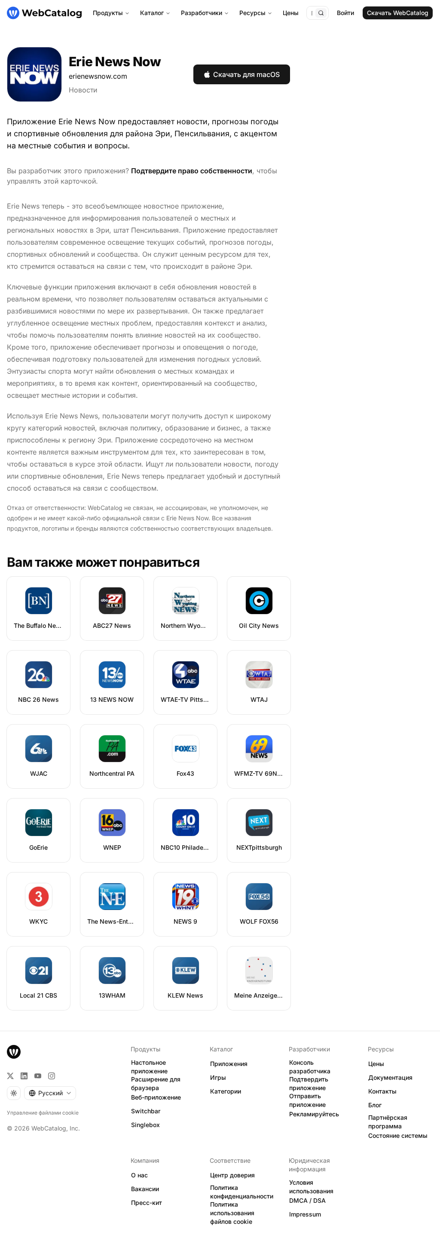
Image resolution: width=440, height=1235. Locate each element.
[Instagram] (51, 1075)
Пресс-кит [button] (146, 1202)
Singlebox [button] (145, 1124)
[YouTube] (37, 1075)
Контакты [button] (382, 1091)
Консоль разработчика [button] (309, 1067)
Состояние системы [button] (398, 1135)
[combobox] (50, 1093)
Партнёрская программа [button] (387, 1122)
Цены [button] (376, 1063)
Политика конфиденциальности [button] (241, 1192)
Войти (345, 12)
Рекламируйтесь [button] (314, 1114)
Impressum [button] (305, 1214)
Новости (83, 90)
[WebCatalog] (14, 1052)
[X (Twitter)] (10, 1075)
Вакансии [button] (145, 1188)
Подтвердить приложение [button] (308, 1084)
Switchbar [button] (145, 1111)
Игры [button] (218, 1077)
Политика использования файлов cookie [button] (232, 1213)
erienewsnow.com (98, 76)
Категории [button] (225, 1091)
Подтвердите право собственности (191, 170)
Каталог (152, 12)
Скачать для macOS (246, 74)
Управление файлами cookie (43, 1112)
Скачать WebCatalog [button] (397, 12)
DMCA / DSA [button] (307, 1200)
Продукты (108, 12)
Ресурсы (252, 12)
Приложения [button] (229, 1063)
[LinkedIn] (24, 1075)
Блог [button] (375, 1105)
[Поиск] (321, 13)
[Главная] (44, 13)
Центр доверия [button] (232, 1175)
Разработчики (201, 12)
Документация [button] (390, 1077)
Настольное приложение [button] (149, 1067)
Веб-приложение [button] (156, 1097)
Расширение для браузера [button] (155, 1084)
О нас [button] (139, 1175)
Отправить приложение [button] (307, 1100)
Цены (291, 12)
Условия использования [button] (311, 1187)
